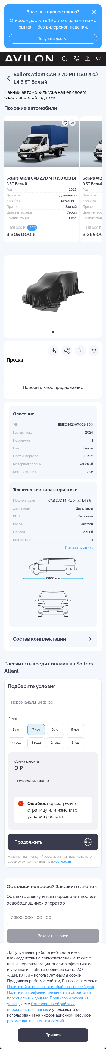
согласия (63, 861)
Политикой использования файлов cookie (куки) (50, 987)
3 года (36, 743)
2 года (56, 743)
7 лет (36, 730)
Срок (12, 719)
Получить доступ (53, 38)
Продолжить (28, 842)
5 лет (75, 730)
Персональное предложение (53, 387)
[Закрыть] (93, 12)
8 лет (17, 730)
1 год (75, 743)
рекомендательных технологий (35, 1021)
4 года (16, 743)
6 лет (56, 730)
